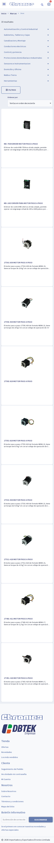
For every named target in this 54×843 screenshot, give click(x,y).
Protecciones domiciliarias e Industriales (23, 57)
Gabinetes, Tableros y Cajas (17, 35)
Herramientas (10, 80)
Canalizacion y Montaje (15, 40)
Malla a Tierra (10, 75)
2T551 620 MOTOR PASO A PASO (18, 440)
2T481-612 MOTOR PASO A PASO (18, 618)
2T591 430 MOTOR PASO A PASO (18, 322)
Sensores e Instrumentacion (17, 63)
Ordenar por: (12, 97)
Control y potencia (12, 52)
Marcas (13, 13)
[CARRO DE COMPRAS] (49, 4)
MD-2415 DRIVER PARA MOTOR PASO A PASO (23, 203)
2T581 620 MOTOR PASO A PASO (18, 381)
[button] (42, 4)
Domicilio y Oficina (12, 69)
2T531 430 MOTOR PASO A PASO (18, 500)
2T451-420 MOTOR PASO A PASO (18, 678)
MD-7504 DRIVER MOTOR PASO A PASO (21, 143)
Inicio (3, 13)
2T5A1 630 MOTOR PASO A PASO (18, 262)
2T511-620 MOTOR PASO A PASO (18, 559)
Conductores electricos (15, 46)
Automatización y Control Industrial (21, 29)
